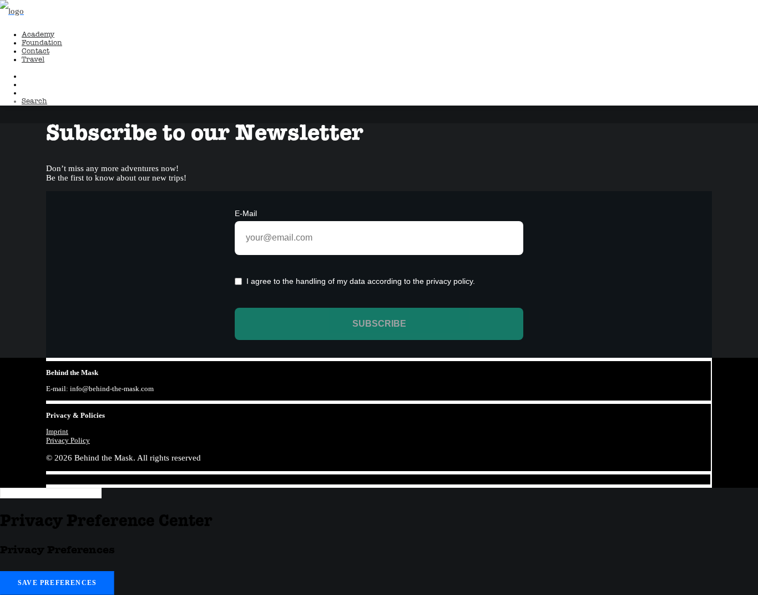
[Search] (51, 492)
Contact (35, 51)
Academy (38, 34)
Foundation (42, 43)
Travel (33, 59)
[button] (34, 101)
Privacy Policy (68, 440)
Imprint (57, 431)
